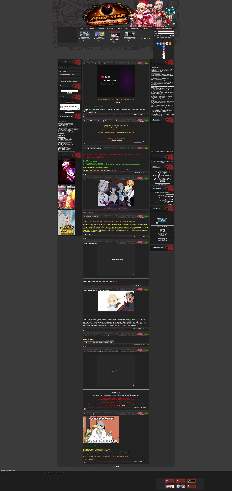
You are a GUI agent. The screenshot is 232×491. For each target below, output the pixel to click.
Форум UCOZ (61, 135)
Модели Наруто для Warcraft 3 (65, 124)
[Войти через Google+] (163, 54)
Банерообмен (69, 110)
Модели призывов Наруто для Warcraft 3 (68, 129)
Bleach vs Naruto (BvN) (130, 37)
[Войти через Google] (166, 43)
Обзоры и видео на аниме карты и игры (161, 69)
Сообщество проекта (115, 39)
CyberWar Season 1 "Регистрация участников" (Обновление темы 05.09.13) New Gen (109, 351)
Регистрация (166, 28)
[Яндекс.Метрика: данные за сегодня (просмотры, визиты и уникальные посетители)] (162, 218)
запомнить (158, 35)
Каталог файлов (62, 121)
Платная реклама (69, 112)
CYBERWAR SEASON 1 (91, 217)
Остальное (145, 28)
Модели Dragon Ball (63, 147)
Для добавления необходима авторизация (162, 151)
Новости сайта (154, 67)
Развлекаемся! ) (89, 414)
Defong (120, 142)
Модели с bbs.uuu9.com (161, 203)
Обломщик (161, 195)
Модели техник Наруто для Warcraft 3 (67, 126)
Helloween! (87, 179)
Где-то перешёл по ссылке (163, 178)
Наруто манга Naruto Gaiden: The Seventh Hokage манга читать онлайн (161, 111)
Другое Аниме (100, 28)
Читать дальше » (91, 112)
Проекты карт (110, 28)
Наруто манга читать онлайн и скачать (161, 74)
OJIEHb (132, 99)
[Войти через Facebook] (160, 43)
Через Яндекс (163, 172)
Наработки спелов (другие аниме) (66, 151)
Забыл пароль (160, 37)
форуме (106, 281)
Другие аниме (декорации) (65, 149)
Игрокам (120, 28)
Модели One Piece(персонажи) (66, 144)
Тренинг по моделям (90, 243)
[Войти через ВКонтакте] (157, 43)
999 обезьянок (161, 200)
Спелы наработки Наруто (64, 125)
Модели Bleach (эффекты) (65, 140)
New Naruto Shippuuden (161, 192)
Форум (126, 28)
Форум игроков (170, 194)
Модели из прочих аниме (64, 138)
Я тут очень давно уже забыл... (163, 179)
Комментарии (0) (88, 212)
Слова (161, 197)
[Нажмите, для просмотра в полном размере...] (116, 206)
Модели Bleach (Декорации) (65, 142)
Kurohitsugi (121, 210)
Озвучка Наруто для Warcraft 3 (65, 132)
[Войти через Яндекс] (163, 43)
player (18, 470)
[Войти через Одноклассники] (170, 43)
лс (116, 281)
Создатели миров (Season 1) (92, 148)
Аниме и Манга (135, 28)
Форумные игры (170, 196)
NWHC (100, 37)
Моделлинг (171, 204)
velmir (119, 285)
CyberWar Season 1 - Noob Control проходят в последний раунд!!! (103, 335)
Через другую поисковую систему (163, 175)
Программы (61, 133)
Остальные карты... (146, 38)
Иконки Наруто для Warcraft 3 (65, 130)
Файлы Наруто (90, 28)
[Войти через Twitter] (163, 57)
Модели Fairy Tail (62, 143)
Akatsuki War (115, 38)
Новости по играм (155, 73)
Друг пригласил (163, 176)
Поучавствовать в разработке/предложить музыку (162, 162)
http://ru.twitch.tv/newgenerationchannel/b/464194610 (98, 342)
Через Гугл (163, 174)
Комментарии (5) (138, 285)
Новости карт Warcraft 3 (157, 71)
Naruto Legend (85, 37)
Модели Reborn (62, 145)
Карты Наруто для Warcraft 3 (65, 123)
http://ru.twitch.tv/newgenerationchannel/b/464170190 (98, 341)
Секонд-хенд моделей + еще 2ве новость (96, 290)
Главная (81, 28)
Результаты (158, 183)
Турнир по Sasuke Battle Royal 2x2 (94, 63)
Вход (158, 28)
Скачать (115, 42)
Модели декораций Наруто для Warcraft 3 (68, 128)
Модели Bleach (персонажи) (65, 139)
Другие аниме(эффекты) (64, 148)
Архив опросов (166, 183)
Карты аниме (61, 137)
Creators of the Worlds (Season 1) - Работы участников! (100, 121)
